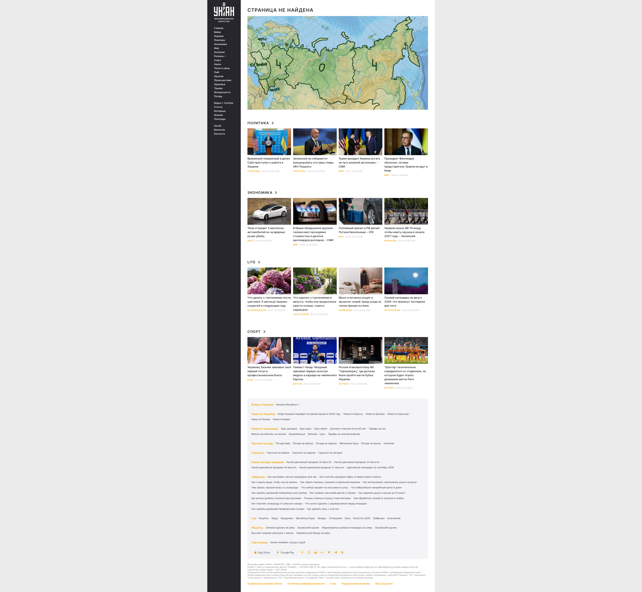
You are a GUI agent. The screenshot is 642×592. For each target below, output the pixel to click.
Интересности (222, 92)
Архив (217, 125)
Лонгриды (220, 119)
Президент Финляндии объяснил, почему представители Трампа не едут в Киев (406, 164)
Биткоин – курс (316, 434)
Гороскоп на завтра (278, 452)
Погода (218, 96)
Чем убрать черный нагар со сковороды (274, 487)
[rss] (342, 552)
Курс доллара (289, 428)
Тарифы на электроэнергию (344, 434)
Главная (218, 28)
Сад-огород (301, 314)
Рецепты (264, 518)
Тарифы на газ (377, 428)
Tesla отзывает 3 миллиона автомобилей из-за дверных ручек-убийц (266, 232)
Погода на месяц (371, 443)
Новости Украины (263, 414)
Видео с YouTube (223, 103)
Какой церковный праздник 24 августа (273, 467)
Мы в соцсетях (384, 583)
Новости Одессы (353, 413)
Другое (297, 384)
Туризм (218, 88)
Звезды (321, 518)
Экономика (220, 44)
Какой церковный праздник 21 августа (321, 467)
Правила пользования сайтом (264, 583)
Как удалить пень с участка (323, 508)
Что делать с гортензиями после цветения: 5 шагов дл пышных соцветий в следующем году (269, 301)
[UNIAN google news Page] (322, 552)
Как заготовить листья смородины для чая (292, 476)
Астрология (392, 310)
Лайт (217, 72)
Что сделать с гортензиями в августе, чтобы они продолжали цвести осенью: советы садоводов (314, 303)
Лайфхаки (345, 310)
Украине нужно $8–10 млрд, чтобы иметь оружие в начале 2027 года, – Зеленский (404, 232)
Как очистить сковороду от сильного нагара (276, 503)
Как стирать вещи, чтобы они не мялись (274, 482)
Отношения (335, 518)
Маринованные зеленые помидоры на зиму (347, 527)
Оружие (218, 76)
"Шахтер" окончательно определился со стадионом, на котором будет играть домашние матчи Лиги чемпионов (405, 375)
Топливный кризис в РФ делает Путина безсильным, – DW (359, 230)
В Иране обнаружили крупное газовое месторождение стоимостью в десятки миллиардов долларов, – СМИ (313, 234)
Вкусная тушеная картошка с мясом (272, 532)
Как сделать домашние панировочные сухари (277, 508)
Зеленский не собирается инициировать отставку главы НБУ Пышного (313, 162)
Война (217, 32)
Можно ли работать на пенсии (268, 434)
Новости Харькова (398, 413)
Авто (250, 240)
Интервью (220, 111)
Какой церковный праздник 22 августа (309, 462)
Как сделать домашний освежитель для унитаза (279, 492)
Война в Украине (262, 404)
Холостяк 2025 (361, 518)
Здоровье (219, 84)
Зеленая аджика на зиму (280, 527)
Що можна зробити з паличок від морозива (276, 498)
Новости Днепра (375, 413)
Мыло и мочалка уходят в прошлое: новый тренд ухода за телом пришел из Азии (360, 301)
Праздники (287, 518)
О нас (333, 583)
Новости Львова (260, 419)
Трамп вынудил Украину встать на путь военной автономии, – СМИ (359, 162)
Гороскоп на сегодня (330, 452)
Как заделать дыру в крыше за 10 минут (381, 492)
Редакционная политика (356, 583)
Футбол (344, 384)
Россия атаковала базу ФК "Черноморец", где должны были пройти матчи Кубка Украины (357, 373)
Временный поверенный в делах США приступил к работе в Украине (268, 162)
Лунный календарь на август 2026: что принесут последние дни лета (404, 301)
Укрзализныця (297, 434)
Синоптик (389, 443)
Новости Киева (281, 419)
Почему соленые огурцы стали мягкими (327, 498)
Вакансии (219, 129)
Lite (251, 262)
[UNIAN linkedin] (315, 552)
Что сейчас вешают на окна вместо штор (324, 487)
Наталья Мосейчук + (288, 404)
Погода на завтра (303, 443)
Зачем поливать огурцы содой (287, 542)
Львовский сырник (308, 527)
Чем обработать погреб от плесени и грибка (378, 498)
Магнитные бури (349, 443)
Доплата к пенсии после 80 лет (348, 428)
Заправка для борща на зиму (313, 532)
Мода (275, 518)
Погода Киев (283, 443)
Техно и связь (222, 68)
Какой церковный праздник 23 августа (356, 462)
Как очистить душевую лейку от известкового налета (350, 476)
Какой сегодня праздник (267, 462)
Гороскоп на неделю (303, 452)
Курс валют (320, 428)
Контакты (219, 133)
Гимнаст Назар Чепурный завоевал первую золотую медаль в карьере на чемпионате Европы (315, 373)
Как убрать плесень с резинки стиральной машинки (330, 482)
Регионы (219, 56)
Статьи (218, 107)
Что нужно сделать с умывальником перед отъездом (336, 503)
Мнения (218, 115)
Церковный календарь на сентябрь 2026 (370, 467)
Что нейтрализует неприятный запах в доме (376, 487)
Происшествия (222, 80)
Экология (219, 52)
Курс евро (305, 428)
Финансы (390, 240)
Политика (219, 40)
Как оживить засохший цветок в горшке (333, 492)
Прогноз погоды (262, 443)
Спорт (217, 60)
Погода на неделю (326, 443)
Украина (219, 36)
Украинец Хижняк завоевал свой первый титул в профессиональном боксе (269, 371)
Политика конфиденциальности (306, 583)
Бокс (250, 380)
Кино (347, 518)
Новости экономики (264, 428)
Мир (216, 48)
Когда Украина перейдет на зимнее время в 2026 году (309, 413)
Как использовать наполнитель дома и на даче (390, 482)
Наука (217, 64)
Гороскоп (257, 452)
